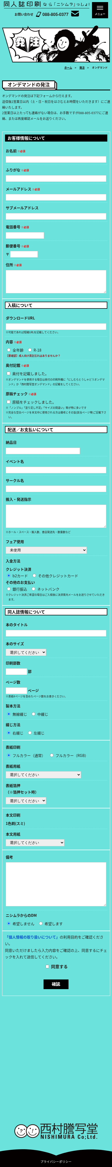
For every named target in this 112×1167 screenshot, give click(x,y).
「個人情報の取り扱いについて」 (32, 937)
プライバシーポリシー (56, 1161)
